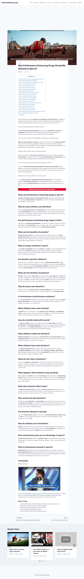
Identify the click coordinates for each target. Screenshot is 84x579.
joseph (20, 71)
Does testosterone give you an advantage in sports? (32, 111)
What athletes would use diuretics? (27, 97)
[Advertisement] (42, 15)
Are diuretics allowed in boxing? (27, 108)
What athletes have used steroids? (27, 94)
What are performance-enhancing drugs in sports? (31, 79)
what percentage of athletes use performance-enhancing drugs (38, 493)
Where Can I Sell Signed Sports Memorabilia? (28, 519)
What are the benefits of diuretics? (27, 89)
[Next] (74, 546)
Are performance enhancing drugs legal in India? (31, 82)
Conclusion (21, 114)
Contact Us (50, 2)
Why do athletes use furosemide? (27, 109)
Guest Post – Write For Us (61, 2)
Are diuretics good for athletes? (27, 87)
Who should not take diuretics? (26, 106)
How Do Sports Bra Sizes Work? (59, 519)
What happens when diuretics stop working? (30, 102)
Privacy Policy (72, 2)
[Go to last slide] (10, 546)
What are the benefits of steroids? (27, 84)
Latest (19, 62)
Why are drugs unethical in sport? (27, 85)
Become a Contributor (39, 2)
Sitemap (79, 2)
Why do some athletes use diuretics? (28, 80)
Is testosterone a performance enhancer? (29, 92)
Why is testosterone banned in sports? (28, 113)
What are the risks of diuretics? (26, 101)
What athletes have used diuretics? (27, 99)
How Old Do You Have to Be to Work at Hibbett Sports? (41, 551)
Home (31, 2)
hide (34, 76)
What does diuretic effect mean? (27, 104)
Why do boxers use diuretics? (26, 91)
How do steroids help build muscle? (28, 96)
